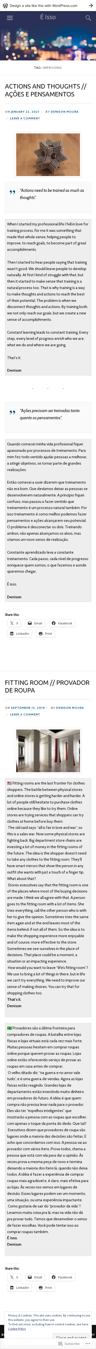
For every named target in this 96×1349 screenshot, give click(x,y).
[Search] (84, 18)
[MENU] (10, 18)
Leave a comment (25, 118)
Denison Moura (65, 111)
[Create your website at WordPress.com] (48, 5)
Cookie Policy (17, 1329)
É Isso (48, 16)
